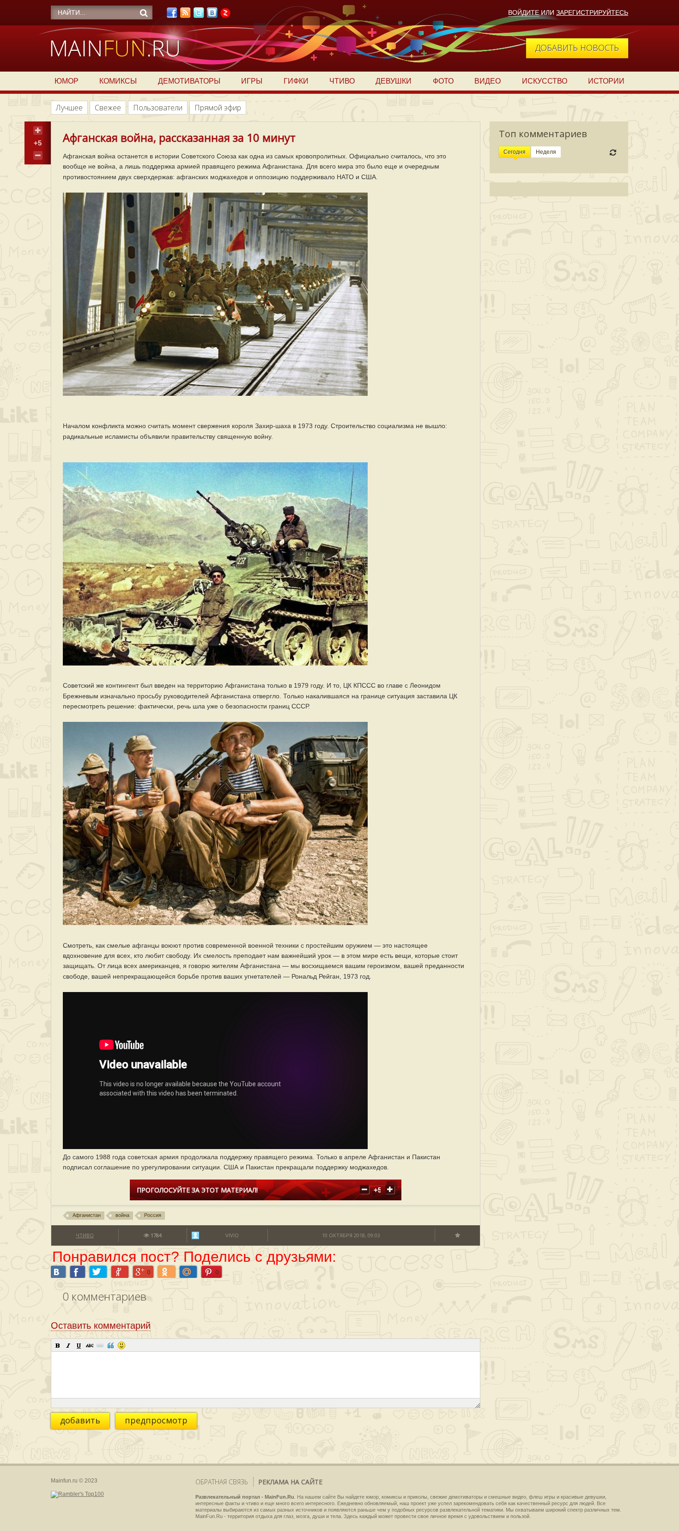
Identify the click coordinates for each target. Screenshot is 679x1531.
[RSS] (185, 15)
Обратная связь (221, 1481)
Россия (152, 1215)
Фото (443, 81)
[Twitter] (198, 15)
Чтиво (342, 81)
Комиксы (118, 81)
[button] (58, 1345)
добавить (80, 1420)
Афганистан (87, 1215)
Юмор (67, 81)
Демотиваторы (189, 81)
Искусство (544, 81)
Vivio (232, 1235)
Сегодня (514, 152)
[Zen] (225, 15)
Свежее (108, 108)
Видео (487, 81)
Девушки (394, 81)
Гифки (296, 81)
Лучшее (69, 108)
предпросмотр (156, 1420)
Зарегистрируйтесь (592, 12)
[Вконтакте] (212, 15)
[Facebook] (171, 15)
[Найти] (143, 13)
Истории (606, 81)
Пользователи (157, 108)
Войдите (523, 12)
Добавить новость (577, 47)
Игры (251, 81)
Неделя (546, 152)
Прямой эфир (217, 108)
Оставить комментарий (101, 1325)
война (122, 1215)
